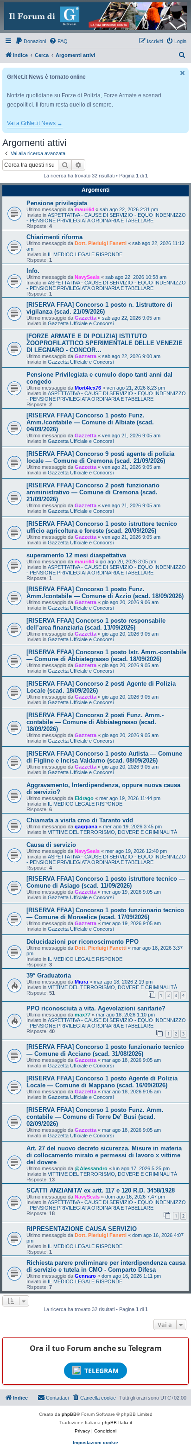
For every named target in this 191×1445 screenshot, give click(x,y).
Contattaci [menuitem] (57, 1398)
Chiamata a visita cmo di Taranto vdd (79, 820)
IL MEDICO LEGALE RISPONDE (85, 254)
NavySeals (87, 277)
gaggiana (86, 826)
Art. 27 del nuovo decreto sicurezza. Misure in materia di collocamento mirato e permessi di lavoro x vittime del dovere (104, 1155)
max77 (82, 1014)
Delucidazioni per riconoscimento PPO (82, 941)
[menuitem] (30, 41)
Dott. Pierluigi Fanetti (101, 243)
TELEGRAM (101, 1370)
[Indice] (95, 16)
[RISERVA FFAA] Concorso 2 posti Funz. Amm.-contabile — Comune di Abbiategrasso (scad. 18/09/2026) (95, 722)
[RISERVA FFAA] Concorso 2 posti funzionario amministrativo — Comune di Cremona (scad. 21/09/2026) (92, 492)
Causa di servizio (51, 844)
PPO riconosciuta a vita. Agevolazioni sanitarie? (96, 1008)
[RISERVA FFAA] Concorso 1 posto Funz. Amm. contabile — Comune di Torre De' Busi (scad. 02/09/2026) (95, 1116)
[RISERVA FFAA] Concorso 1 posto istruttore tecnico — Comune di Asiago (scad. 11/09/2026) (105, 882)
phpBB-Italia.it (117, 1422)
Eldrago (84, 798)
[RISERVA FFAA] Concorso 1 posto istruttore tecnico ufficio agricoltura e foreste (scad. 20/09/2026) (101, 527)
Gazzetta (85, 318)
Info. (32, 270)
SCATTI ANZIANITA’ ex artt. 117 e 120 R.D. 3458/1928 (100, 1190)
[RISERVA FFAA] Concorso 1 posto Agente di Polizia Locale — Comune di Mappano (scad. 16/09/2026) (102, 1082)
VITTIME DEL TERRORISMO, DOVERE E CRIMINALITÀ (112, 832)
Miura (81, 981)
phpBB (69, 1414)
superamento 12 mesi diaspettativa (76, 555)
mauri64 (84, 209)
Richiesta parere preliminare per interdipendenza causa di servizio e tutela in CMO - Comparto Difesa (105, 1266)
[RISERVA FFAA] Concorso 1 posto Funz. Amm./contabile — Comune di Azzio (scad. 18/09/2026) (105, 592)
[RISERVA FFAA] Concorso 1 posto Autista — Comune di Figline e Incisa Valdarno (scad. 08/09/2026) (104, 757)
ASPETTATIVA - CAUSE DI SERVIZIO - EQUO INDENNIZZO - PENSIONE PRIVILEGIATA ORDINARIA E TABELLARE (106, 217)
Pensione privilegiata (56, 203)
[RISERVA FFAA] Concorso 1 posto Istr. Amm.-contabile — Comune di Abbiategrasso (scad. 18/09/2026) (106, 656)
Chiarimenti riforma (54, 236)
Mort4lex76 (88, 388)
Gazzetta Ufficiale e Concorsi (81, 323)
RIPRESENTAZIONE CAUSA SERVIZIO (81, 1228)
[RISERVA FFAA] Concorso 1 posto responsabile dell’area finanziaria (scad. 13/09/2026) (96, 624)
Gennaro (85, 1276)
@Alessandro (91, 1168)
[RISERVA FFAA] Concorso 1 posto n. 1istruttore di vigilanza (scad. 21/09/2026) (99, 308)
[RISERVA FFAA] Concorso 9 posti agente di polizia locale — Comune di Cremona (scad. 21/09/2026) (100, 457)
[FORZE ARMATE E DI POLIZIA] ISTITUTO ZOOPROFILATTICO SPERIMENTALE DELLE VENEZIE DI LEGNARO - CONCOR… (104, 343)
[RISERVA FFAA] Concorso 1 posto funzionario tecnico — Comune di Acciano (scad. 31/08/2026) (105, 1050)
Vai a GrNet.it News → (35, 123)
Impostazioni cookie (95, 1442)
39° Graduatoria (48, 975)
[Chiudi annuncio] (182, 72)
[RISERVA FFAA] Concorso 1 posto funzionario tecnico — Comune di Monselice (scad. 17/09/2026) (105, 914)
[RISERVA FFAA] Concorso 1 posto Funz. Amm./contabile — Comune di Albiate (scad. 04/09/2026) (90, 422)
